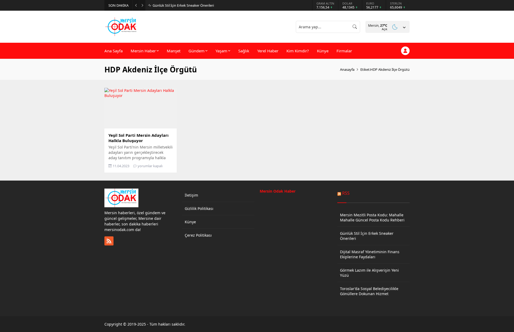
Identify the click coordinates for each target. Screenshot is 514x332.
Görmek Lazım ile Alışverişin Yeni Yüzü (369, 273)
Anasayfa (347, 69)
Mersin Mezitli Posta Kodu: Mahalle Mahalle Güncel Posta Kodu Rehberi (372, 217)
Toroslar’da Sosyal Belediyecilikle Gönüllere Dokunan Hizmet (369, 291)
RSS (346, 193)
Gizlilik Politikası (199, 208)
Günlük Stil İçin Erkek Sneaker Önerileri (183, 5)
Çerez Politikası (198, 235)
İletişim (191, 195)
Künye (190, 221)
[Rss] (109, 240)
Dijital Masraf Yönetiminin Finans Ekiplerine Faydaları (369, 254)
